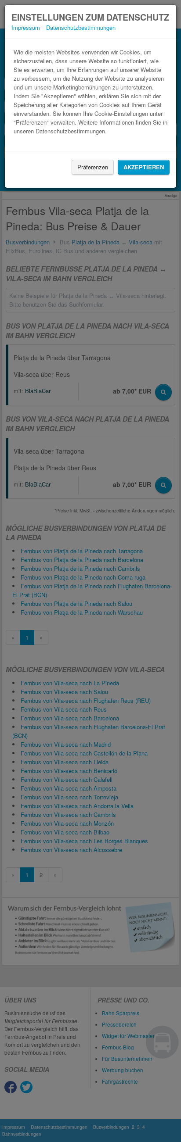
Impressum (25, 27)
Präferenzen (92, 167)
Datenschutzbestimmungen (81, 27)
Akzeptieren (143, 167)
